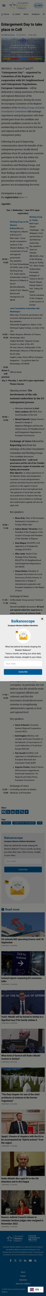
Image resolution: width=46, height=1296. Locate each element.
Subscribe (23, 672)
